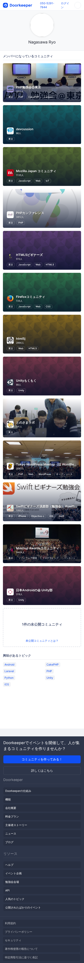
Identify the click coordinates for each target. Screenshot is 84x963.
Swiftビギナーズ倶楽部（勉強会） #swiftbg (47, 506)
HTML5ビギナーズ (29, 255)
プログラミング (50, 557)
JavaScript (24, 180)
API (7, 890)
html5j (20, 339)
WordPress (44, 474)
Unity (21, 390)
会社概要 (10, 808)
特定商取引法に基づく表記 (21, 957)
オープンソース (64, 474)
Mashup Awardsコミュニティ (37, 548)
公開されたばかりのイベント (23, 907)
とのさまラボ (25, 422)
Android (9, 664)
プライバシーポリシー (18, 931)
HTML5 (50, 264)
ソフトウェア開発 (27, 557)
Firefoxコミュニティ (30, 297)
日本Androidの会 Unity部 (34, 590)
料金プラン (12, 816)
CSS (48, 306)
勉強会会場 (12, 881)
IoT (47, 180)
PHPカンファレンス (30, 213)
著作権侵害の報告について (21, 948)
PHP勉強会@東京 (28, 87)
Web (38, 180)
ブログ (9, 842)
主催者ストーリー (16, 825)
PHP (20, 96)
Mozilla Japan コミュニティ (36, 171)
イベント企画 (13, 873)
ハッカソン (69, 557)
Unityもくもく (26, 380)
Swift (61, 516)
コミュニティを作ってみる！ (42, 759)
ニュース (10, 833)
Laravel (48, 96)
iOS (51, 516)
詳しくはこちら (42, 770)
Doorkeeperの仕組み (18, 790)
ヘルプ (9, 864)
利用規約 (10, 923)
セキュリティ (13, 940)
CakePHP (33, 96)
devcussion (24, 129)
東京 (10, 96)
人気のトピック (14, 899)
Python (8, 677)
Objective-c (37, 516)
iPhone (22, 516)
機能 (8, 799)
